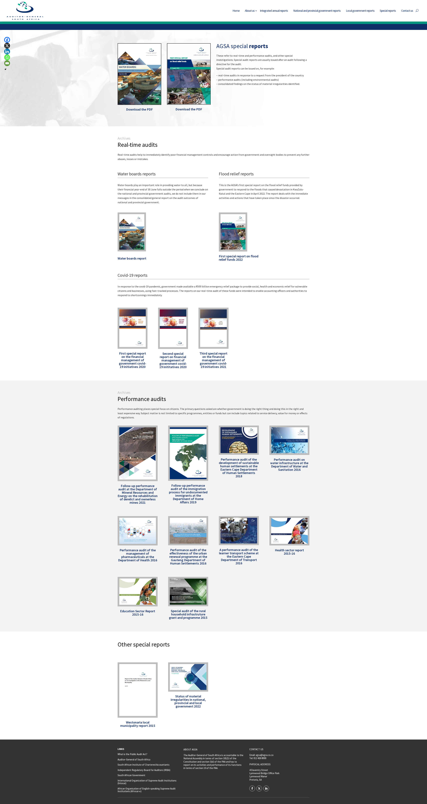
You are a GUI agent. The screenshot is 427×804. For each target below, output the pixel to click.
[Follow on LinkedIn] (266, 788)
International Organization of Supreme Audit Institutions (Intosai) (147, 782)
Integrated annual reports (274, 11)
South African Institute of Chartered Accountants (143, 764)
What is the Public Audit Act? (132, 754)
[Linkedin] (7, 51)
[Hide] (5, 69)
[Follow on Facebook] (252, 788)
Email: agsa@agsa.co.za (261, 755)
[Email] (7, 63)
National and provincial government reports (317, 11)
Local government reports (360, 11)
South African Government (131, 775)
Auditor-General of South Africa (134, 759)
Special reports (388, 11)
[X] (7, 46)
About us (250, 11)
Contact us (407, 11)
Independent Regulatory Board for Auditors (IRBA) (144, 770)
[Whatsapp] (7, 57)
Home (236, 11)
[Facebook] (7, 40)
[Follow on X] (259, 788)
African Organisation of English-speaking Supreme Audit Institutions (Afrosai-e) (147, 790)
